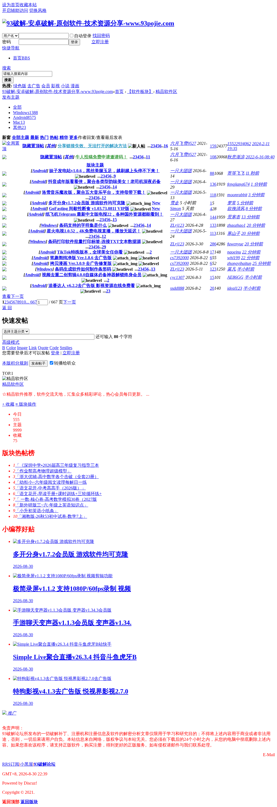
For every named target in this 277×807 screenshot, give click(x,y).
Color (11, 347)
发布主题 (10, 97)
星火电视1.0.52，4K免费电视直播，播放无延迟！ (94, 231)
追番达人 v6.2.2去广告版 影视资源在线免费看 (91, 285)
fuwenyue (235, 244)
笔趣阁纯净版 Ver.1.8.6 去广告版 (81, 257)
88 (212, 173)
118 (213, 195)
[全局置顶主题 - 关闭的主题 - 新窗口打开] (4, 157)
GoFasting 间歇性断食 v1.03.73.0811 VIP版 (89, 208)
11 (148, 157)
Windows (25, 112)
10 (24, 302)
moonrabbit (237, 194)
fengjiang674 (238, 184)
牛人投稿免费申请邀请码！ (101, 157)
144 (213, 217)
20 (212, 288)
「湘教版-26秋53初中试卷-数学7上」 (52, 516)
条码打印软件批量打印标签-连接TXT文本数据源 (94, 241)
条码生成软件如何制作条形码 (83, 269)
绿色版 (19, 86)
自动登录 (82, 36)
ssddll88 (177, 288)
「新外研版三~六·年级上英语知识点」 (51, 505)
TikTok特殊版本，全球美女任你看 (90, 252)
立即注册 (100, 41)
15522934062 (239, 143)
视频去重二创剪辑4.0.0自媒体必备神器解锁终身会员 (91, 274)
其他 (19, 127)
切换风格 (38, 10)
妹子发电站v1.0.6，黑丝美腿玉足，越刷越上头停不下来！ (104, 170)
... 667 (31, 302)
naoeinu (234, 252)
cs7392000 (179, 257)
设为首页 (10, 4)
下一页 (69, 302)
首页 (21, 58)
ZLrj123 (177, 225)
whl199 (233, 257)
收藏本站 (28, 4)
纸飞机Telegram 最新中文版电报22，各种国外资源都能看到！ (104, 214)
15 (115, 219)
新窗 (6, 137)
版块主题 (95, 165)
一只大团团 (181, 170)
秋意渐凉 (236, 157)
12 (104, 197)
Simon (175, 208)
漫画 (75, 86)
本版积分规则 (15, 363)
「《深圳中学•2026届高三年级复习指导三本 (57, 465)
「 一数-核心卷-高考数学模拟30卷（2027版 (56, 499)
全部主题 (20, 137)
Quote (43, 347)
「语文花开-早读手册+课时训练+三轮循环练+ (58, 493)
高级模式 (10, 342)
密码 (6, 41)
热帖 (54, 137)
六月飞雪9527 (183, 143)
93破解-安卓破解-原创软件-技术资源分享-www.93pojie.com (57, 91)
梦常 (231, 203)
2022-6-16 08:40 (260, 157)
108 (213, 157)
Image (22, 347)
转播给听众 (65, 363)
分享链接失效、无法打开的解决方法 (92, 146)
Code (54, 347)
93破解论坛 (44, 764)
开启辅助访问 (15, 10)
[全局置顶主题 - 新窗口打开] (11, 148)
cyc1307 (177, 277)
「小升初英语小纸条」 (36, 510)
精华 (64, 137)
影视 (55, 86)
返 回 (7, 307)
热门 (44, 137)
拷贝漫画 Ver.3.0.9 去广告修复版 (81, 263)
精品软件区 (166, 91)
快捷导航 (10, 48)
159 (213, 146)
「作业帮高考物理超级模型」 (43, 471)
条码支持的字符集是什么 (83, 225)
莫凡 (231, 269)
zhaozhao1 (236, 225)
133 (213, 225)
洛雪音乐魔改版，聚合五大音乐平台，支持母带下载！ (94, 192)
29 (104, 247)
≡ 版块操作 (25, 404)
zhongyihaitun (239, 263)
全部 (17, 107)
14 (115, 187)
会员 (45, 86)
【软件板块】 (140, 91)
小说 (65, 86)
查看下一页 (13, 296)
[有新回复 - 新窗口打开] (4, 174)
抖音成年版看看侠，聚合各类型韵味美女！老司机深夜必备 (104, 181)
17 (212, 252)
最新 (34, 137)
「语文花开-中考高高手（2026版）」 (50, 488)
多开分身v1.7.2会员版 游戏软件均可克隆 (86, 203)
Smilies (66, 347)
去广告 (33, 86)
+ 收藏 (8, 404)
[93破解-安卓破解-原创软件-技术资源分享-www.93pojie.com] (88, 23)
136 (213, 184)
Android (24, 117)
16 (166, 146)
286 (213, 244)
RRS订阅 (10, 764)
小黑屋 (26, 764)
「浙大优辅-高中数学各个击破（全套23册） (57, 476)
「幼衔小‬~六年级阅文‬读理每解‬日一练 (51, 482)
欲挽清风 (236, 208)
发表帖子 (38, 363)
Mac (19, 122)
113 (213, 233)
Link (33, 347)
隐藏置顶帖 (33, 146)
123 (213, 269)
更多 (73, 137)
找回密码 (101, 35)
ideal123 (234, 288)
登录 (74, 42)
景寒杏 (233, 217)
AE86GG (235, 277)
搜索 (6, 68)
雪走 (174, 203)
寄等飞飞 (236, 173)
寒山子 (233, 233)
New (156, 203)
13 (153, 269)
